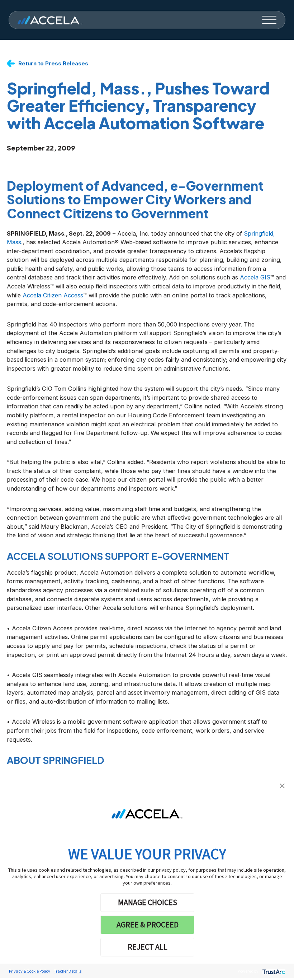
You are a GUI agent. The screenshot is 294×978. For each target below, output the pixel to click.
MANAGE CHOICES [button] (147, 902)
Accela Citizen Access (53, 295)
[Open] (269, 20)
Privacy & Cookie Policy (29, 971)
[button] (282, 785)
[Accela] (50, 19)
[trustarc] (273, 971)
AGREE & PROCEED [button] (148, 924)
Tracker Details (67, 971)
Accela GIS (255, 277)
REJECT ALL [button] (147, 947)
